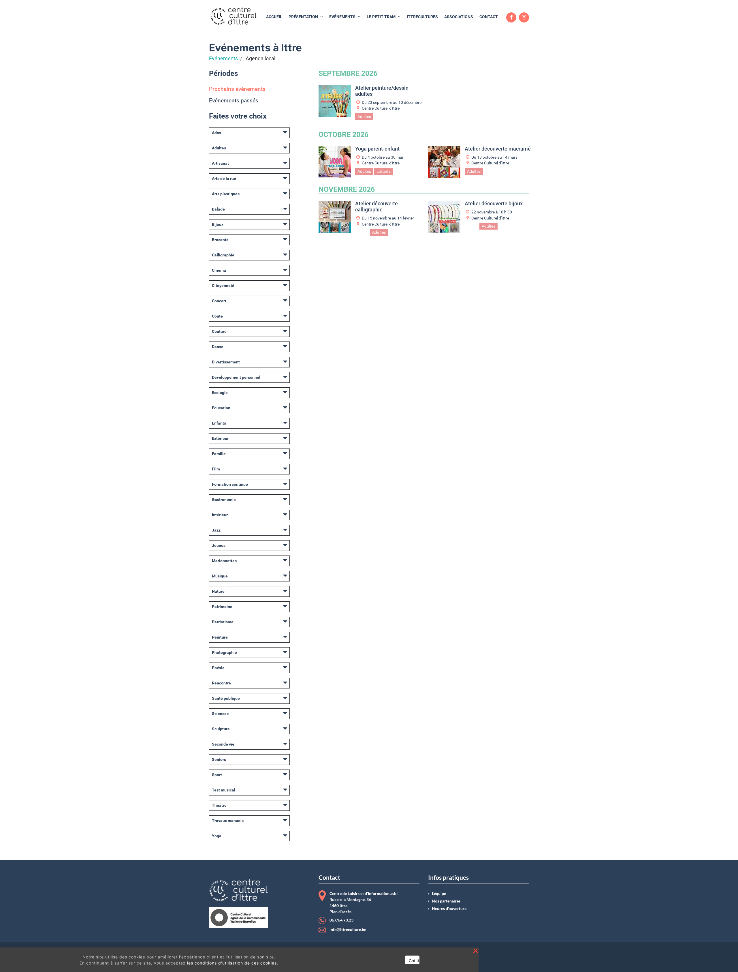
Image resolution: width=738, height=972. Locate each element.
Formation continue (230, 484)
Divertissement (226, 362)
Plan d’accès (340, 911)
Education (221, 408)
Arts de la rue (224, 178)
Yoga (216, 836)
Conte (217, 316)
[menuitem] (274, 17)
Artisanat (220, 163)
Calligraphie (223, 255)
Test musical (223, 790)
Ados (216, 132)
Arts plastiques (226, 194)
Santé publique (226, 698)
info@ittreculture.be (348, 929)
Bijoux (217, 224)
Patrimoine (222, 606)
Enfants (219, 423)
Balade (218, 209)
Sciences (220, 713)
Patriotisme (223, 622)
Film (216, 469)
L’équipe (439, 893)
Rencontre (221, 683)
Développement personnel (236, 377)
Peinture (220, 637)
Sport (217, 774)
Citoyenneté (223, 285)
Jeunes (218, 545)
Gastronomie (224, 499)
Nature (218, 591)
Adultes (219, 148)
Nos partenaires (446, 901)
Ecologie (220, 392)
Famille (219, 453)
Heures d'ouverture (449, 908)
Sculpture (221, 729)
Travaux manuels (228, 820)
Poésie (218, 667)
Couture (219, 331)
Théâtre (219, 805)
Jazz (216, 530)
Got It (414, 960)
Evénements (223, 58)
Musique (220, 576)
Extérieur (220, 438)
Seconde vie (223, 744)
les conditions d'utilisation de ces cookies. (232, 962)
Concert (219, 301)
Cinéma (219, 270)
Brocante (220, 239)
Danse (217, 346)
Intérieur (220, 515)
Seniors (219, 759)
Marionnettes (224, 560)
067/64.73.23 (341, 920)
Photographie (224, 652)
